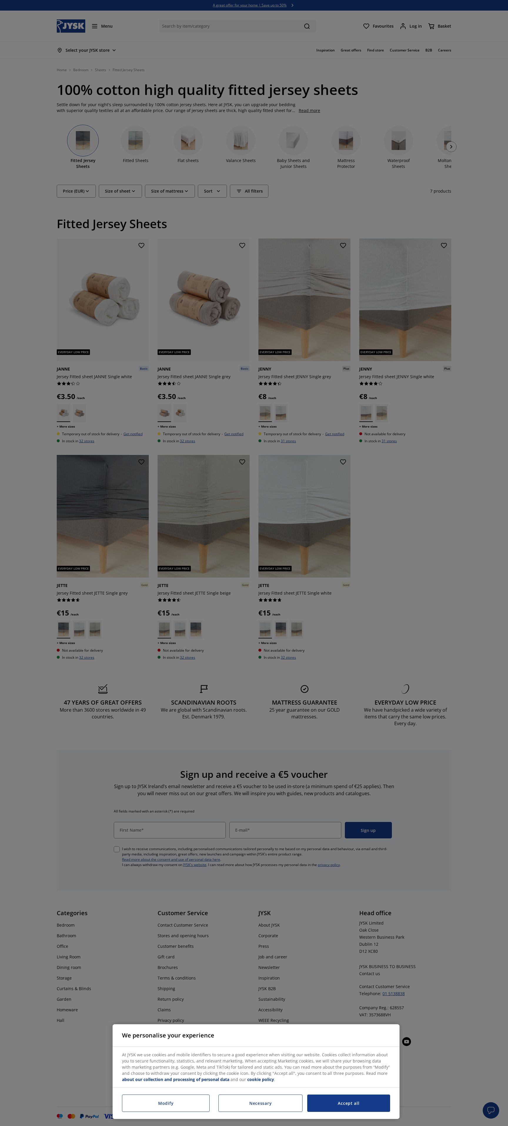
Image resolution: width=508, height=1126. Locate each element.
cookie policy (260, 1079)
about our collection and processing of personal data (175, 1079)
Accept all (348, 1103)
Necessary (260, 1103)
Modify (165, 1103)
